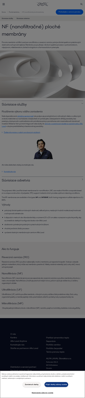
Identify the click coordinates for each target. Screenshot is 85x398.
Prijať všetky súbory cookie (56, 384)
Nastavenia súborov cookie (42, 393)
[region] (42, 384)
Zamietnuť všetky (32, 384)
